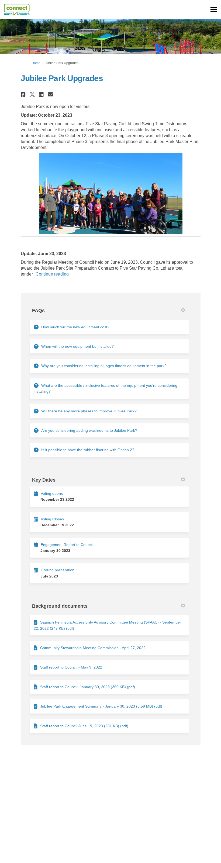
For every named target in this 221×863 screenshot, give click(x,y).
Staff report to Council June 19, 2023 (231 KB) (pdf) (84, 726)
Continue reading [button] (52, 274)
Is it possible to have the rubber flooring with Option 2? (87, 450)
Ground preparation (57, 570)
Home (36, 63)
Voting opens (52, 493)
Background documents (60, 606)
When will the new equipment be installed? (77, 346)
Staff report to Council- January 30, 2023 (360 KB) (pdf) (87, 687)
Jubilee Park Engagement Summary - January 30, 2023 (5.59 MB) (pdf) (101, 706)
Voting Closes (52, 519)
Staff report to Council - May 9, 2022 (71, 667)
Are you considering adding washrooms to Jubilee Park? (89, 430)
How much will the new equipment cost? (75, 327)
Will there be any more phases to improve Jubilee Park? (89, 411)
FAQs (38, 310)
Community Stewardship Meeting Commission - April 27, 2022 (93, 648)
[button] (24, 94)
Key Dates (44, 480)
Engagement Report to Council (67, 544)
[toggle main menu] (213, 9)
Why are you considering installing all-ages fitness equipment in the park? (104, 366)
